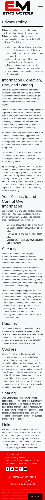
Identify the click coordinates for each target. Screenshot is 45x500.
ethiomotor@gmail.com (16, 457)
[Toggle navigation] (40, 8)
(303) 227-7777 (12, 454)
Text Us (35, 497)
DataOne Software (7, 492)
